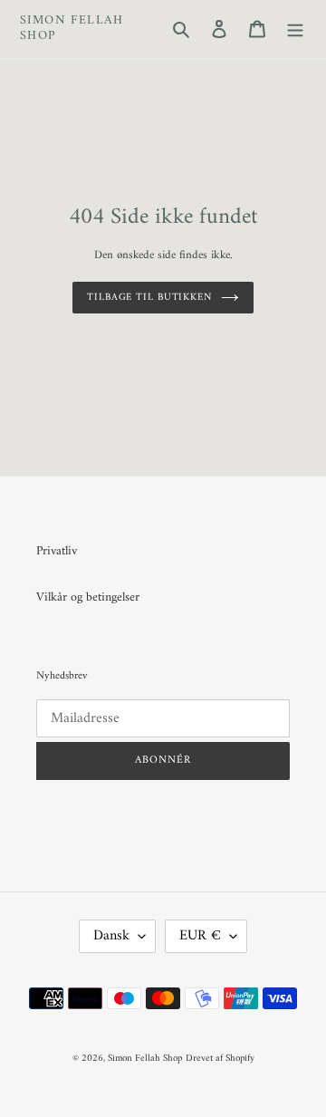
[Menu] (295, 28)
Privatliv (56, 551)
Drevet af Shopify (220, 1058)
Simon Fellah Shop (72, 29)
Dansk (111, 935)
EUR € (200, 935)
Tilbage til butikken (149, 297)
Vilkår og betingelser (87, 597)
